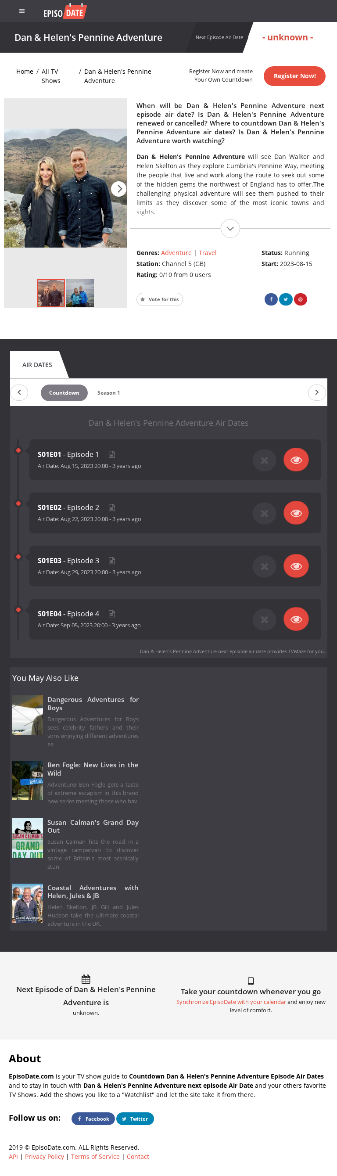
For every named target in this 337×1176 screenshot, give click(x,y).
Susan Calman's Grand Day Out (93, 826)
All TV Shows (51, 76)
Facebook (96, 1118)
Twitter (138, 1118)
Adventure (176, 252)
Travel (208, 252)
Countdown (64, 392)
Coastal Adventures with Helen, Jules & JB (93, 892)
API (13, 1156)
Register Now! (295, 76)
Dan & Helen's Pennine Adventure (117, 76)
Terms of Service (95, 1156)
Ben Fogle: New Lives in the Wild (93, 769)
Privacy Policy (44, 1156)
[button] (118, 189)
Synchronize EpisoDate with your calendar (231, 1002)
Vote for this (163, 299)
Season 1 (108, 392)
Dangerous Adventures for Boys (93, 703)
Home (24, 71)
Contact (138, 1156)
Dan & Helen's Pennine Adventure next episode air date (203, 651)
